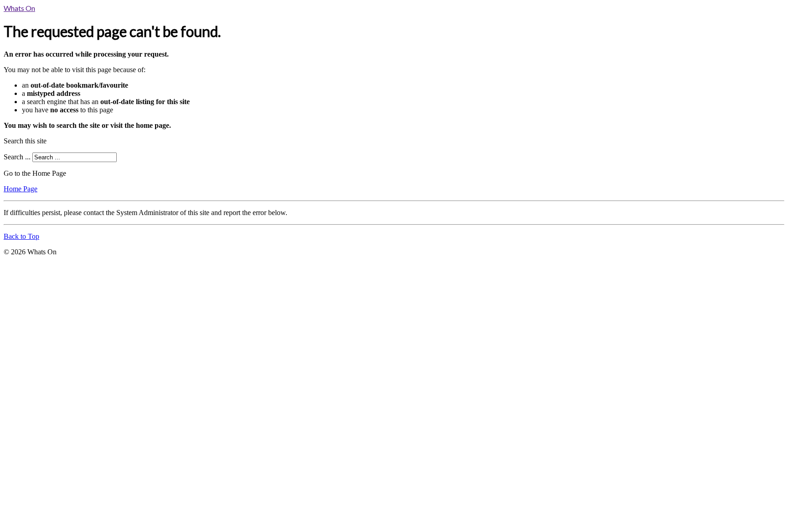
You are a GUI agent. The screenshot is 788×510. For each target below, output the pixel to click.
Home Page (20, 189)
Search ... (17, 157)
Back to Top (21, 236)
